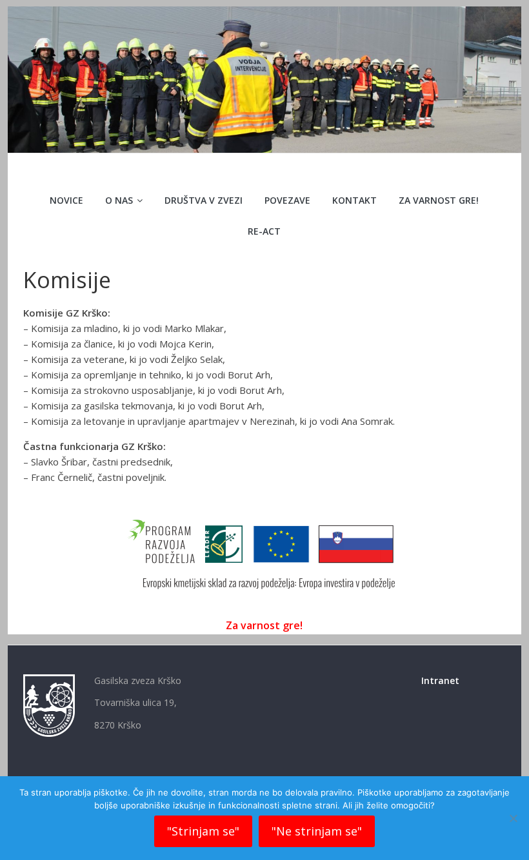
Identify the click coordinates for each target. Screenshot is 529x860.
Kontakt (354, 200)
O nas (119, 200)
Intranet (440, 680)
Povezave (287, 200)
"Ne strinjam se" (317, 831)
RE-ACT (264, 231)
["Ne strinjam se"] (512, 818)
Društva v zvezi (204, 200)
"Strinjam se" (203, 831)
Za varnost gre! (439, 200)
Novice (66, 200)
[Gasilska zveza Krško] (264, 14)
